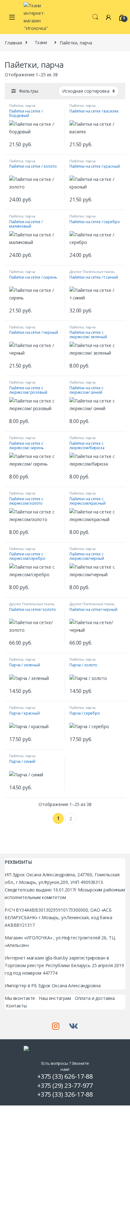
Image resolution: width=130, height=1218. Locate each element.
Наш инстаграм (55, 998)
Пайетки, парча (22, 105)
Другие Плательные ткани (91, 271)
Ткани (41, 42)
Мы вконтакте (20, 998)
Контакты (16, 1006)
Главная (13, 42)
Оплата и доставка (95, 998)
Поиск (95, 17)
